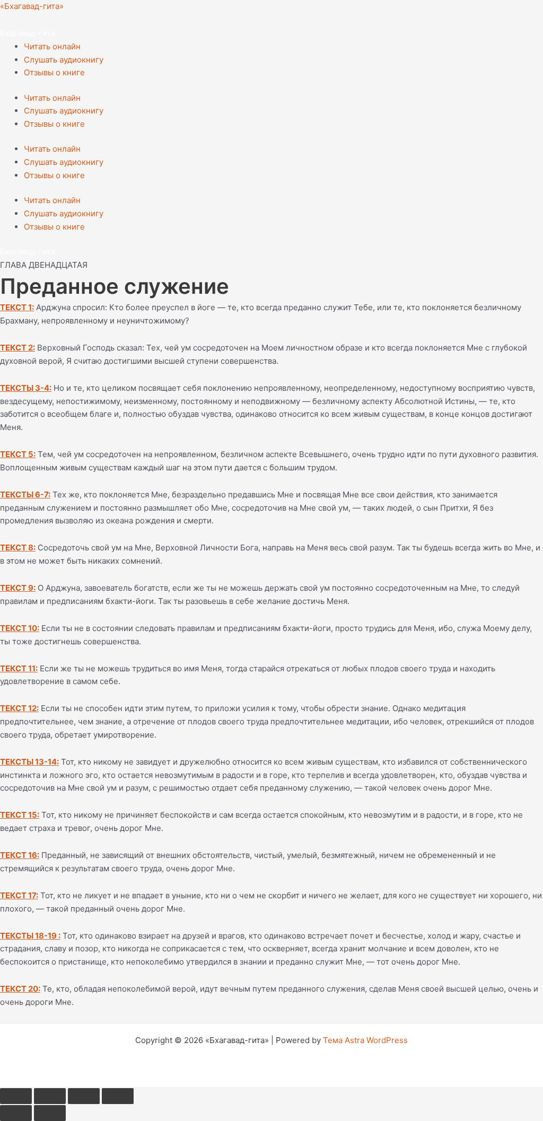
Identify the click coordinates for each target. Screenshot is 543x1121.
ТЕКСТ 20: (20, 989)
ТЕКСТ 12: (19, 708)
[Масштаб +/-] (16, 1096)
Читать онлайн (52, 46)
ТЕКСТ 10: (19, 628)
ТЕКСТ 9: (18, 588)
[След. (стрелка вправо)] (50, 1113)
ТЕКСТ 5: (18, 454)
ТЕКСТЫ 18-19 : (30, 936)
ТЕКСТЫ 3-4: (25, 388)
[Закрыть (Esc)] (118, 1096)
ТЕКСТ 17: (19, 895)
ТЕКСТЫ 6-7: (25, 494)
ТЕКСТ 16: (19, 855)
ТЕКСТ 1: (17, 307)
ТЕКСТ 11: (19, 668)
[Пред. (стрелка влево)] (16, 1113)
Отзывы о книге (54, 72)
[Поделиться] (84, 1096)
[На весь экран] (50, 1096)
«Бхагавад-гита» (32, 6)
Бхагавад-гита (27, 33)
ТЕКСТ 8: (18, 547)
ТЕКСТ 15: (19, 815)
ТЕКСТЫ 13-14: (29, 762)
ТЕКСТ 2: (17, 348)
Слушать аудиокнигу (63, 60)
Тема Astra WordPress (365, 1040)
